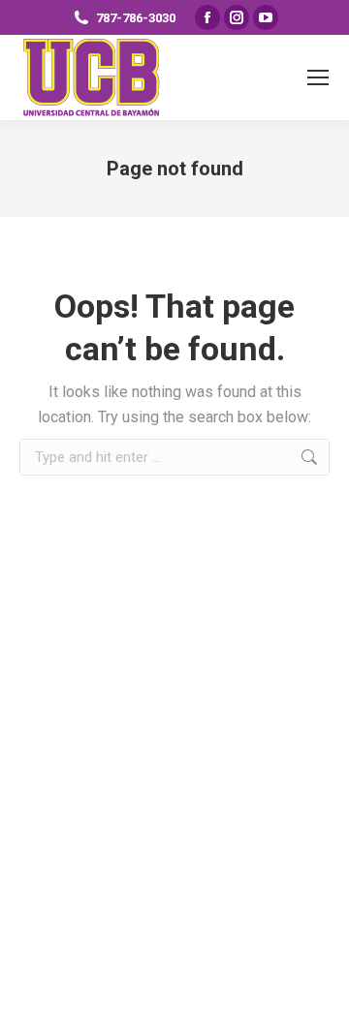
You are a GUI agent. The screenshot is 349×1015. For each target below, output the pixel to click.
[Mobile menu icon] (318, 77)
